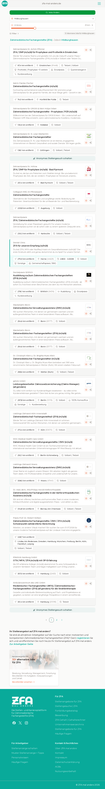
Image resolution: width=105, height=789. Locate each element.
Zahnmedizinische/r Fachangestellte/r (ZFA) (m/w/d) (40, 416)
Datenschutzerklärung (67, 762)
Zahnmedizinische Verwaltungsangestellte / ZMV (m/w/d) (42, 442)
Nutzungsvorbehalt (65, 771)
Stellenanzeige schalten (25, 748)
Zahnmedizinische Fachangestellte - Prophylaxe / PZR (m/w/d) (45, 111)
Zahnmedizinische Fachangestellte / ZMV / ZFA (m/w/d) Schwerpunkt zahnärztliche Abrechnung (41, 522)
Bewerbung (61, 715)
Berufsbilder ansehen (22, 682)
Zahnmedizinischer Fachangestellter (32, 137)
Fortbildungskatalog (66, 711)
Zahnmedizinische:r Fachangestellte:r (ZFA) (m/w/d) (39, 333)
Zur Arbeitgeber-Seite (21, 644)
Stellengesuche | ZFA (66, 706)
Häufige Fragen (63, 733)
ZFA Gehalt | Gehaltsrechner (70, 720)
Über (66, 748)
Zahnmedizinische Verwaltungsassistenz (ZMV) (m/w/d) (41, 308)
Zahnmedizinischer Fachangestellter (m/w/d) (36, 359)
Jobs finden (54, 12)
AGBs (58, 767)
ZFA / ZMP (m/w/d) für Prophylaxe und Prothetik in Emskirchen (45, 52)
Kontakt (59, 753)
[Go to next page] (61, 620)
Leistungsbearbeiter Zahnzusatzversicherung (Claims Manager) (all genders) (46, 385)
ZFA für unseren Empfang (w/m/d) (30, 246)
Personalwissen (20, 757)
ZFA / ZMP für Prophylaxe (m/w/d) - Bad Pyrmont (38, 169)
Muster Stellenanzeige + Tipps (28, 753)
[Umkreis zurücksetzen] (92, 25)
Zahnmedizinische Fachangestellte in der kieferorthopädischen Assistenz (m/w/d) (46, 494)
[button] (52, 18)
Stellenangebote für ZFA (68, 701)
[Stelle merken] (86, 50)
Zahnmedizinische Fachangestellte (31, 195)
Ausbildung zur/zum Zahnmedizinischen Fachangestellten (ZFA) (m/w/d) (43, 276)
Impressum (61, 757)
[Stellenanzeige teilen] (90, 50)
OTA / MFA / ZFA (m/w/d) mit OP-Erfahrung (35, 560)
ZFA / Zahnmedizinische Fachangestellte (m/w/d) (38, 220)
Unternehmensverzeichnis (69, 724)
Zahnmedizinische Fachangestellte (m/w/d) (35, 86)
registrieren (83, 638)
